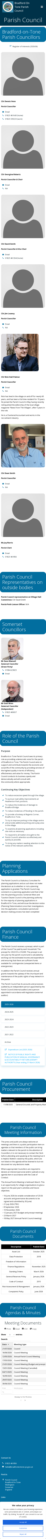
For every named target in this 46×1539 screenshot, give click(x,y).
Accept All (23, 1522)
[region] (23, 1520)
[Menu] (42, 7)
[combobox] (11, 1335)
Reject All (23, 1534)
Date (4, 1344)
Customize (23, 1528)
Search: (4, 1339)
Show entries (11, 1334)
